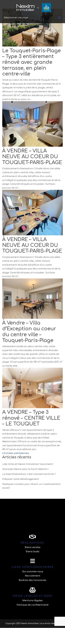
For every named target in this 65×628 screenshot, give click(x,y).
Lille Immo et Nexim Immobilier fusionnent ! (28, 464)
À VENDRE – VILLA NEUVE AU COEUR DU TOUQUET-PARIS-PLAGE (32, 156)
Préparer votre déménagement (20, 479)
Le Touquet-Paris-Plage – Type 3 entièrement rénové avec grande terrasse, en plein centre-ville (31, 62)
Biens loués (32, 551)
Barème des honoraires (32, 580)
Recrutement (32, 576)
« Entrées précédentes (15, 453)
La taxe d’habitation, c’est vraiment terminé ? (29, 474)
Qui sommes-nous (32, 571)
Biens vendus (32, 547)
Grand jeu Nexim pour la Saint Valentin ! (25, 469)
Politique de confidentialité (33, 605)
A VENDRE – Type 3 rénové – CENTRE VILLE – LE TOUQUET (31, 418)
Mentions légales (32, 600)
